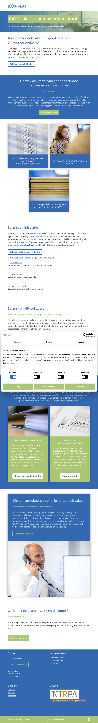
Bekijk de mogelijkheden (21, 64)
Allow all (80, 386)
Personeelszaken (56, 660)
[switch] (37, 377)
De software (55, 663)
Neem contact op (49, 112)
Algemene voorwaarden (54, 719)
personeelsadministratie (46, 236)
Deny (18, 386)
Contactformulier (18, 664)
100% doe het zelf (18, 286)
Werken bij (12, 695)
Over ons (11, 689)
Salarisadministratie (58, 657)
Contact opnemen (18, 638)
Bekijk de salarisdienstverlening (25, 252)
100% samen (16, 274)
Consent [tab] (17, 342)
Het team (11, 692)
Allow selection (49, 386)
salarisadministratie (34, 239)
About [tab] (81, 342)
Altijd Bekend (24, 719)
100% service (16, 262)
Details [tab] (49, 342)
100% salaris (17, 6)
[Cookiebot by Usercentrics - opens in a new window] (84, 335)
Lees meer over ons (24, 533)
